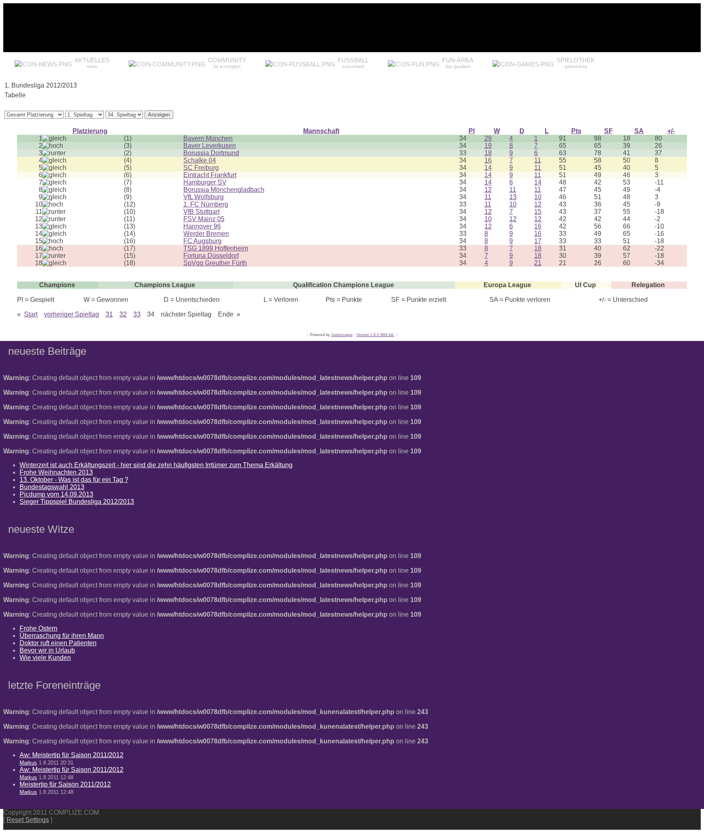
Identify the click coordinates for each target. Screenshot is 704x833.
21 (537, 262)
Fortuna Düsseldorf (211, 255)
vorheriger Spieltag (71, 314)
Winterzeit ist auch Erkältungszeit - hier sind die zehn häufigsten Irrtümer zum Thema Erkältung (156, 465)
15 (537, 211)
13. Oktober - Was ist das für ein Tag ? (74, 479)
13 (513, 196)
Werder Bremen (206, 233)
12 (488, 189)
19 (488, 145)
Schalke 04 (199, 160)
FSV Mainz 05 (203, 218)
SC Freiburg (201, 167)
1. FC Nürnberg (205, 204)
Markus (28, 763)
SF (608, 130)
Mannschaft (321, 130)
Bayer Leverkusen (209, 145)
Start (30, 314)
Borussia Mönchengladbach (223, 189)
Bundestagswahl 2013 (52, 487)
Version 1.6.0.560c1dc (375, 335)
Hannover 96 (202, 226)
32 (123, 314)
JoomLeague (342, 335)
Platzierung (90, 130)
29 (488, 138)
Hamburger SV (205, 182)
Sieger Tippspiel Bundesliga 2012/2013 (77, 501)
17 (537, 240)
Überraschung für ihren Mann (62, 635)
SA (639, 130)
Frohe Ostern (38, 628)
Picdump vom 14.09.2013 (56, 494)
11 (537, 160)
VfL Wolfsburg (203, 196)
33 (137, 314)
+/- (671, 130)
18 (488, 152)
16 (488, 160)
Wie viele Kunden (45, 657)
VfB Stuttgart (201, 211)
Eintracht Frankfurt (209, 174)
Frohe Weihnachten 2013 (56, 472)
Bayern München (208, 138)
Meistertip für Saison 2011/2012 (65, 784)
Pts (576, 130)
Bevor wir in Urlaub (47, 650)
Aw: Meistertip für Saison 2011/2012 (71, 755)
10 (537, 196)
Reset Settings (28, 819)
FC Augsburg (202, 240)
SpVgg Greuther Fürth (215, 262)
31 (109, 314)
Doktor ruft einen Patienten (58, 643)
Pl (472, 130)
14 (488, 167)
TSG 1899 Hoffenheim (215, 248)
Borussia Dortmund (211, 152)
